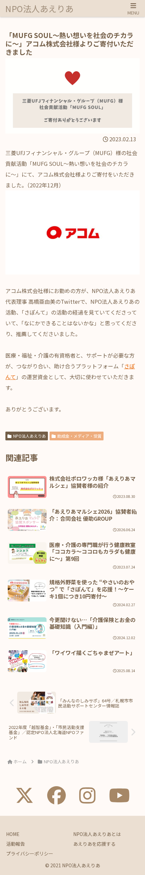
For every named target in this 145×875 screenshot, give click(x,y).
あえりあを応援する (94, 843)
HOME (13, 834)
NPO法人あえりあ (29, 436)
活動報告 (15, 843)
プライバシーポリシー (29, 853)
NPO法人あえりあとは (97, 834)
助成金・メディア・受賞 (79, 436)
